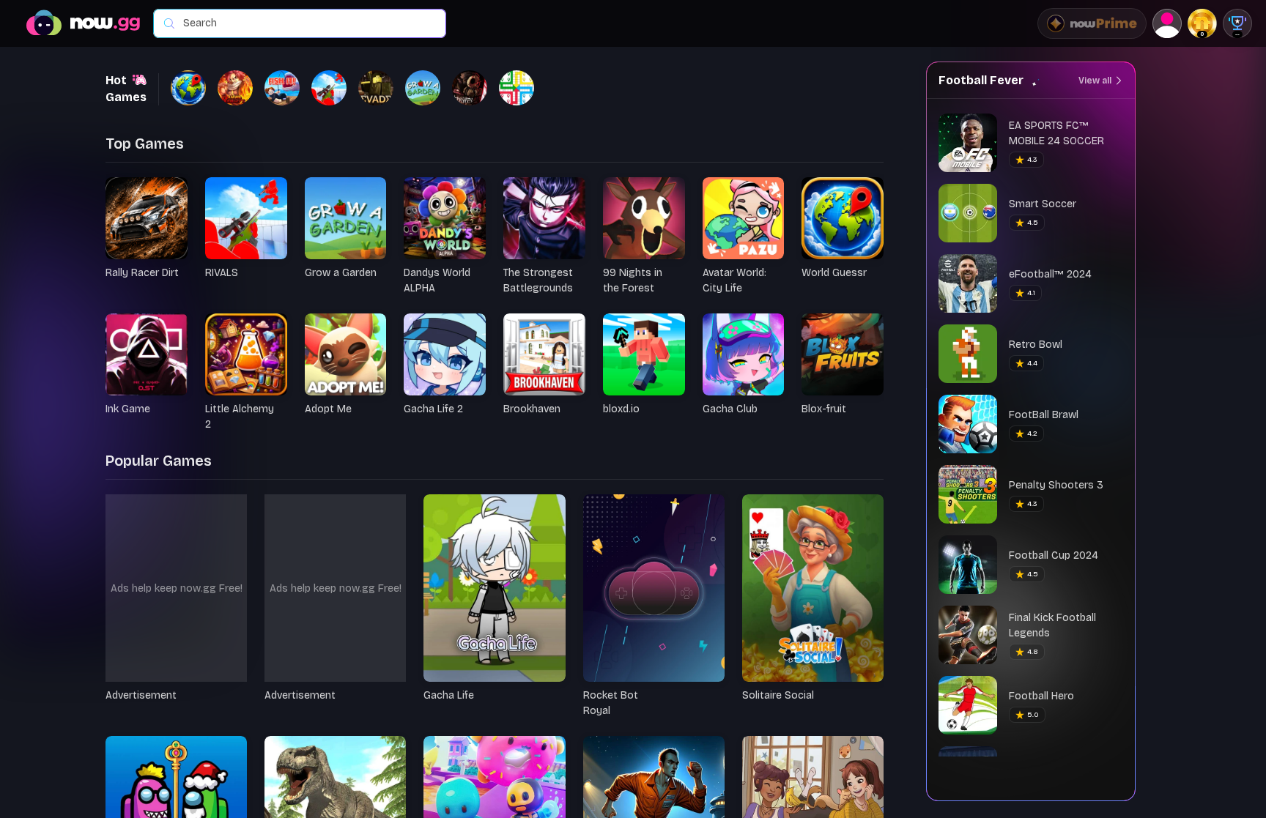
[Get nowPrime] (1092, 23)
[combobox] (307, 23)
